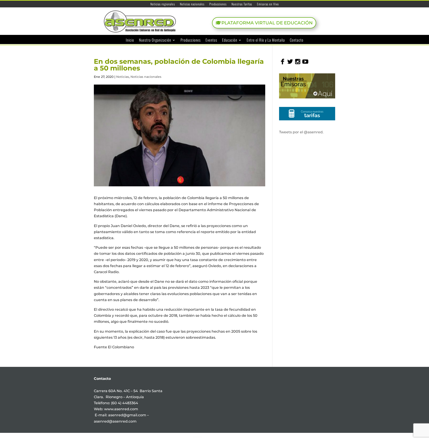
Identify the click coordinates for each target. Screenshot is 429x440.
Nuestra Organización (155, 40)
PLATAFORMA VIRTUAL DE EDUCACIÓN (267, 23)
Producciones (218, 4)
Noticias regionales (162, 4)
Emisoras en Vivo (268, 4)
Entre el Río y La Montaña (266, 40)
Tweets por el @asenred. (301, 132)
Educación (229, 40)
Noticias (122, 77)
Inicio (130, 40)
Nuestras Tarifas (241, 4)
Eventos (211, 40)
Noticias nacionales (192, 4)
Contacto (296, 40)
